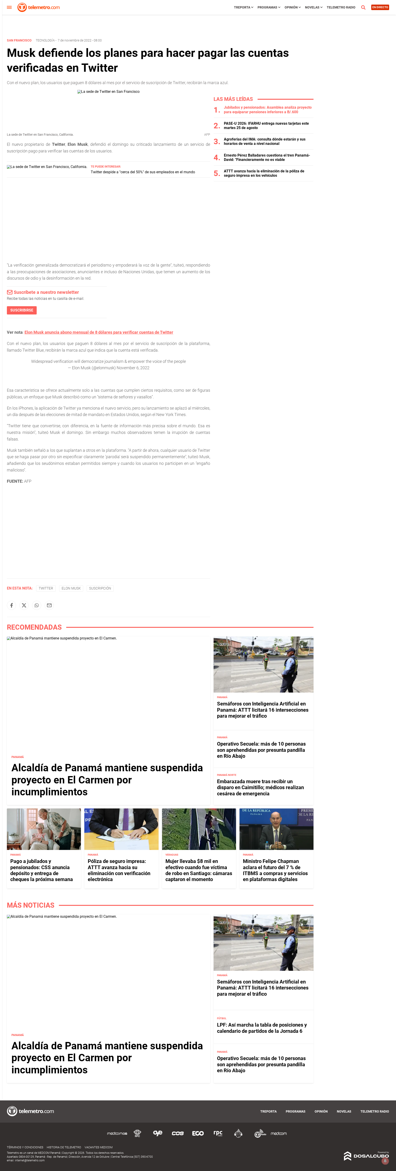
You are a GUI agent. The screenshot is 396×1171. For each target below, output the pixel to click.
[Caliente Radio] (238, 1137)
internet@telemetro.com (30, 1160)
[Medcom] (279, 1137)
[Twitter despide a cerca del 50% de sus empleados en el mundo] (47, 167)
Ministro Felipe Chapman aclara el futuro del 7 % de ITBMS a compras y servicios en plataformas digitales (275, 870)
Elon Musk (71, 588)
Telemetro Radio (341, 7)
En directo (380, 7)
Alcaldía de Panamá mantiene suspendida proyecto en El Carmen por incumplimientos (107, 780)
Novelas (312, 7)
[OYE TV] (158, 1137)
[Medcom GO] (117, 1137)
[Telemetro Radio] (258, 1137)
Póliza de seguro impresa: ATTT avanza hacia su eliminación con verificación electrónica (119, 870)
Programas (267, 7)
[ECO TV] (198, 1137)
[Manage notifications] (385, 1161)
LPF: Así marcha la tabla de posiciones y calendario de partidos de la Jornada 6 (262, 1028)
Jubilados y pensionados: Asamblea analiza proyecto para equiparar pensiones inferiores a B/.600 (268, 109)
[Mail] (49, 605)
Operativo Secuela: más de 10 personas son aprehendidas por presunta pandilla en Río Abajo (261, 750)
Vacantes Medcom (99, 1147)
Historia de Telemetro (64, 1147)
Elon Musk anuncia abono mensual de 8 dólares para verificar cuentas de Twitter (99, 332)
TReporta (242, 7)
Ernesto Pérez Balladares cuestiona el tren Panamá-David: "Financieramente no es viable (267, 157)
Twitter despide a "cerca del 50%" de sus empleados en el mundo (143, 172)
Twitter (46, 588)
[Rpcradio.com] (218, 1137)
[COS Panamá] (178, 1137)
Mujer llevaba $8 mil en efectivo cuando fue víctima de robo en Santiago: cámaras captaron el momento (198, 870)
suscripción (100, 588)
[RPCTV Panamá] (137, 1137)
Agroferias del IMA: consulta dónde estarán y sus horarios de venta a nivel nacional (264, 141)
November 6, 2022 (133, 367)
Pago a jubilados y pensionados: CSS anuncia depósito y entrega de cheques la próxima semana (41, 870)
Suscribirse (21, 310)
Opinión (291, 7)
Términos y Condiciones (25, 1147)
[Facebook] (11, 605)
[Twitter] (24, 605)
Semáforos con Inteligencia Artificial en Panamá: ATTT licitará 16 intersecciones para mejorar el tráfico (262, 710)
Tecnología (45, 40)
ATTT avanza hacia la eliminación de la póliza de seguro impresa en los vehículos (264, 173)
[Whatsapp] (36, 605)
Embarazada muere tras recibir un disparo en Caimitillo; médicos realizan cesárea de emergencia (260, 787)
